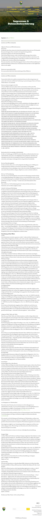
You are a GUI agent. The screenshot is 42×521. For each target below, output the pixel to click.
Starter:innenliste (18, 7)
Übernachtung (36, 7)
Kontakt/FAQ (30, 13)
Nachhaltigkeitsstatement (33, 11)
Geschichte (22, 9)
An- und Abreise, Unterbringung (13, 11)
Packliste (37, 9)
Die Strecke (27, 7)
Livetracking (14, 9)
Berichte (29, 9)
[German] (38, 14)
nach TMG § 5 (11, 38)
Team (24, 11)
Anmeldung (9, 7)
